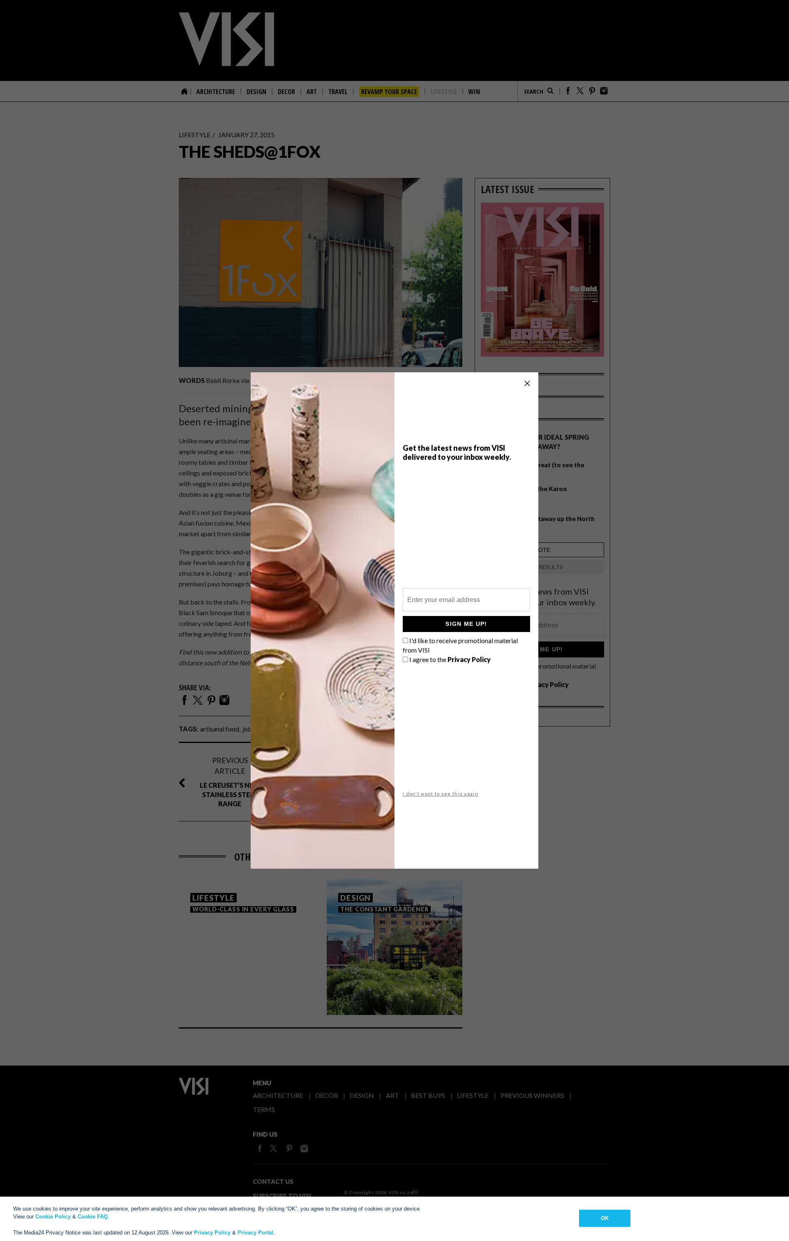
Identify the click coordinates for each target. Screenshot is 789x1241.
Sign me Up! (466, 623)
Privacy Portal (255, 1232)
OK (605, 1218)
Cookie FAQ (93, 1216)
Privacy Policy (212, 1232)
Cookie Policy (53, 1216)
